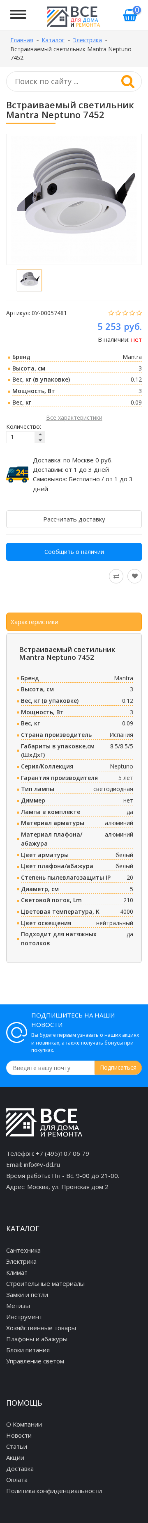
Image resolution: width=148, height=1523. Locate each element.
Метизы (18, 1305)
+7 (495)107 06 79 (62, 1153)
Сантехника (23, 1250)
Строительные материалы (45, 1283)
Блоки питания (28, 1350)
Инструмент (24, 1317)
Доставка (20, 1468)
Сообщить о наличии (74, 552)
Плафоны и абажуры (36, 1339)
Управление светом (35, 1361)
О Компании (24, 1424)
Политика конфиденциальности (54, 1490)
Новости (19, 1435)
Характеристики (34, 621)
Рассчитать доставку (74, 519)
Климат (17, 1272)
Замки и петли (27, 1294)
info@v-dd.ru (42, 1164)
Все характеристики (74, 417)
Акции (15, 1457)
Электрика (21, 1261)
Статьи (16, 1446)
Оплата (17, 1479)
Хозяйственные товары (41, 1328)
